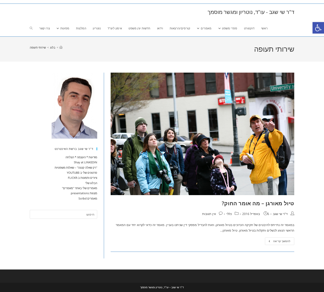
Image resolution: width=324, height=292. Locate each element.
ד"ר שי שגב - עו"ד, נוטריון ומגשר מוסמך (251, 11)
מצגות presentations (84, 193)
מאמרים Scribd (87, 198)
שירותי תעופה (38, 47)
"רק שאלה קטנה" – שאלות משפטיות (76, 168)
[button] (318, 28)
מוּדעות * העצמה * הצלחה (81, 157)
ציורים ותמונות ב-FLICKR (82, 178)
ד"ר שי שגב (280, 214)
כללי (229, 214)
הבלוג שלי (91, 183)
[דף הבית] (61, 47)
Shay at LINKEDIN (85, 162)
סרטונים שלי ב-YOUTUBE (82, 173)
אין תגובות (209, 214)
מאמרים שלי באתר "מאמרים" (79, 188)
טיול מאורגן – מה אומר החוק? (258, 203)
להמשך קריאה (277, 242)
